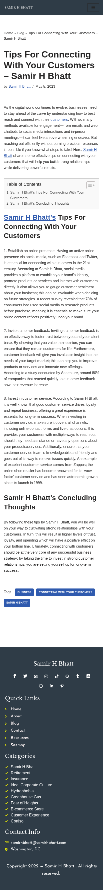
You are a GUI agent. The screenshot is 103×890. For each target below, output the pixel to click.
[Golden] (41, 686)
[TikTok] (56, 676)
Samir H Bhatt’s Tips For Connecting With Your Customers (47, 195)
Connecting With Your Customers (65, 592)
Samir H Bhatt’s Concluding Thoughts (40, 203)
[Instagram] (46, 676)
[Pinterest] (62, 686)
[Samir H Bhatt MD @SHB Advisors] (19, 8)
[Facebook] (14, 676)
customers (59, 119)
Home (8, 33)
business (24, 592)
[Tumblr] (78, 676)
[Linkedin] (51, 686)
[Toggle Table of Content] (88, 185)
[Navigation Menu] (93, 7)
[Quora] (67, 676)
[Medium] (36, 676)
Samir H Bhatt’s (30, 217)
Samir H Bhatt (19, 86)
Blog (20, 33)
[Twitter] (25, 676)
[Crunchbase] (88, 676)
